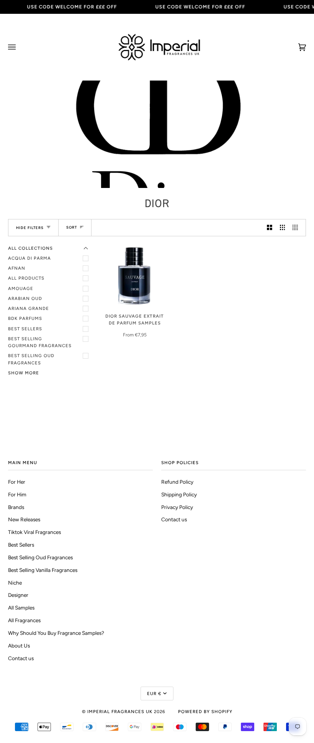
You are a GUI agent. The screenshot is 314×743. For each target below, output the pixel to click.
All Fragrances (24, 620)
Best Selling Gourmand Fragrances (40, 342)
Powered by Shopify (205, 711)
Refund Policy (177, 482)
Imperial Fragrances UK (119, 711)
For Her (16, 482)
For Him (17, 494)
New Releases (24, 519)
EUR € (154, 693)
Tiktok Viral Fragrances (34, 532)
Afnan (16, 268)
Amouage (20, 288)
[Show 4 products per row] (297, 227)
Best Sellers (25, 328)
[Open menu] (19, 47)
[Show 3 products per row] (282, 227)
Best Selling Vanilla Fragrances (42, 570)
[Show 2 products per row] (269, 227)
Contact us (21, 658)
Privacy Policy (177, 507)
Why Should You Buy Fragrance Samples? (56, 633)
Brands (16, 507)
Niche (15, 583)
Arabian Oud (25, 298)
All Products (26, 278)
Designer (18, 595)
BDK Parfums (25, 318)
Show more (23, 373)
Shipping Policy (179, 494)
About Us (19, 646)
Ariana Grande (28, 308)
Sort (71, 227)
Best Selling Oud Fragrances (31, 359)
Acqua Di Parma (29, 258)
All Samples (21, 608)
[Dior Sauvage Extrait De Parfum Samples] (134, 275)
